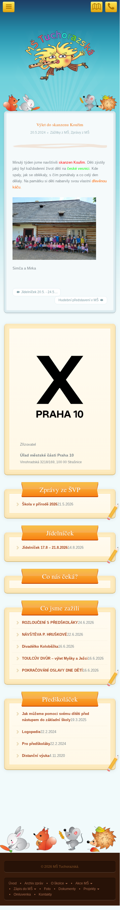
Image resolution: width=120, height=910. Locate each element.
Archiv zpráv (34, 883)
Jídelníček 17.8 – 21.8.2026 (45, 547)
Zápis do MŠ (23, 889)
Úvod (13, 883)
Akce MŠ (82, 883)
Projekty (90, 889)
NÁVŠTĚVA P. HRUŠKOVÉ (44, 634)
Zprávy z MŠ (80, 132)
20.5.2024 (38, 132)
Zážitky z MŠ (59, 132)
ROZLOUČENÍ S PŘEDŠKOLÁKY (50, 622)
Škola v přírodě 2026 (39, 504)
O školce (58, 883)
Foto (47, 889)
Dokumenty (67, 889)
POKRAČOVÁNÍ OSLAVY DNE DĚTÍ (52, 670)
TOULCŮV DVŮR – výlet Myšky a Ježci (55, 658)
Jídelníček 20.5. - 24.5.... (39, 292)
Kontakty (45, 894)
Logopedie (31, 732)
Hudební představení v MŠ (78, 300)
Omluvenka (22, 894)
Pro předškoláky (36, 744)
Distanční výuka (35, 756)
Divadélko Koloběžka (40, 646)
